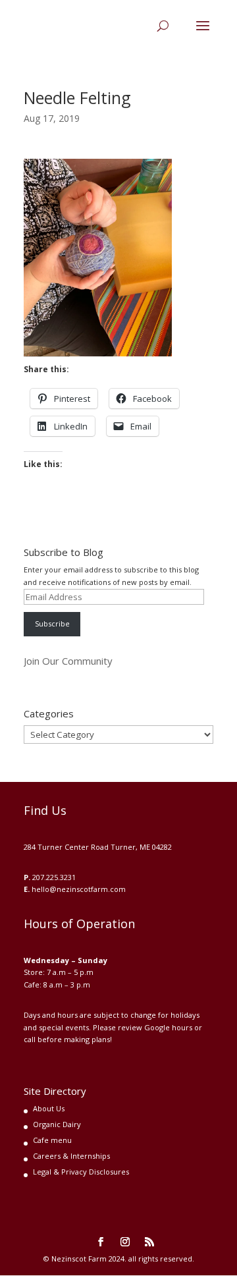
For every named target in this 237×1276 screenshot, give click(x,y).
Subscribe (52, 623)
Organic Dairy (57, 1124)
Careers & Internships (71, 1156)
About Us (49, 1108)
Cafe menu (52, 1140)
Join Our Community (68, 660)
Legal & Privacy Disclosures (81, 1172)
